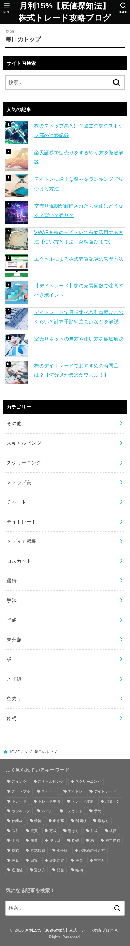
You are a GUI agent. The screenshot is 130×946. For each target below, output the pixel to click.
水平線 (14, 678)
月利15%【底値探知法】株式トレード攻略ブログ (65, 11)
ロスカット (19, 561)
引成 (94, 831)
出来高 (58, 821)
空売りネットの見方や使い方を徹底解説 (78, 338)
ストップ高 (19, 482)
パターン (112, 801)
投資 (34, 840)
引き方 (73, 831)
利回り (80, 821)
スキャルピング (24, 443)
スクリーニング (24, 462)
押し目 (54, 840)
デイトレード (21, 521)
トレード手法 (49, 801)
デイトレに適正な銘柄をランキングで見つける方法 (78, 183)
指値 (12, 619)
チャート (17, 502)
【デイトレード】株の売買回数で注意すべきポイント (78, 290)
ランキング (21, 811)
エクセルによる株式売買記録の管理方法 (78, 259)
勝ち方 (103, 821)
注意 (15, 860)
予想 (98, 811)
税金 (79, 860)
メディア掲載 (21, 541)
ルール (47, 811)
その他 (14, 423)
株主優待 (113, 840)
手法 (12, 600)
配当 (60, 870)
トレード (19, 801)
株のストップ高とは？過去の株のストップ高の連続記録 (78, 130)
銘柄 (12, 718)
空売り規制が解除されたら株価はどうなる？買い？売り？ (78, 210)
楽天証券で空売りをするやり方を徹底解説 (78, 157)
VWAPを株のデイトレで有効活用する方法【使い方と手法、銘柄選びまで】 (78, 237)
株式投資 (38, 850)
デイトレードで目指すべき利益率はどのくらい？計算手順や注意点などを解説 (78, 316)
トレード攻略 (82, 801)
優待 (12, 580)
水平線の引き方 (92, 850)
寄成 (53, 831)
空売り (14, 698)
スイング (19, 781)
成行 (113, 831)
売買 (34, 831)
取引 (15, 831)
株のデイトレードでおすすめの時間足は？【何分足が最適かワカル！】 (76, 370)
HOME (14, 752)
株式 (15, 850)
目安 (34, 860)
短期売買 (56, 860)
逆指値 (17, 870)
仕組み (17, 821)
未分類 (14, 639)
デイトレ (75, 791)
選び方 (39, 870)
